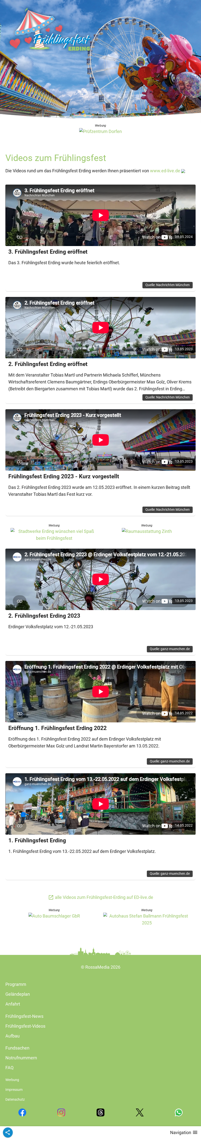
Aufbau (12, 1035)
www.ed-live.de (165, 170)
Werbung (12, 1080)
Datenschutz (15, 1099)
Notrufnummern (21, 1057)
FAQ (9, 1067)
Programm (15, 984)
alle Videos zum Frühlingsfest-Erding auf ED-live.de (100, 897)
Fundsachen (17, 1048)
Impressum (14, 1090)
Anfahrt (12, 1004)
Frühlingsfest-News (24, 1016)
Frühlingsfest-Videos (25, 1026)
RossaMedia (97, 967)
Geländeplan (17, 994)
